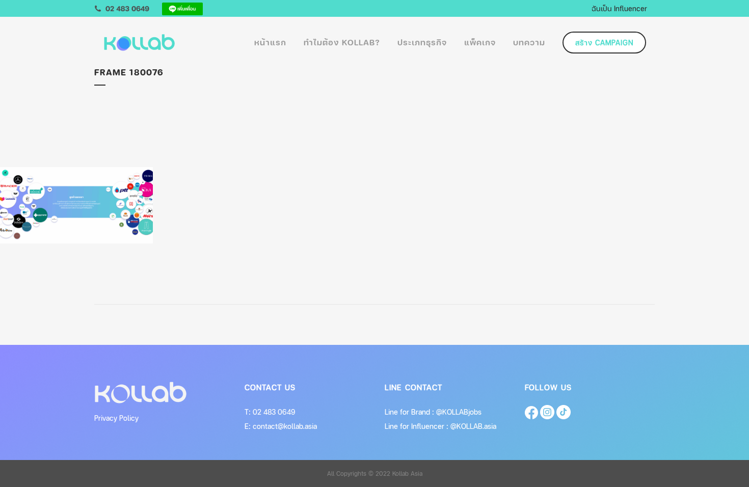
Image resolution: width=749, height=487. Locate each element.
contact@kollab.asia (285, 426)
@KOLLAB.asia (473, 426)
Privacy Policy (116, 418)
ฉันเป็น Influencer (619, 8)
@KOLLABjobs (458, 412)
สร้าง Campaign (604, 42)
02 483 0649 (274, 412)
